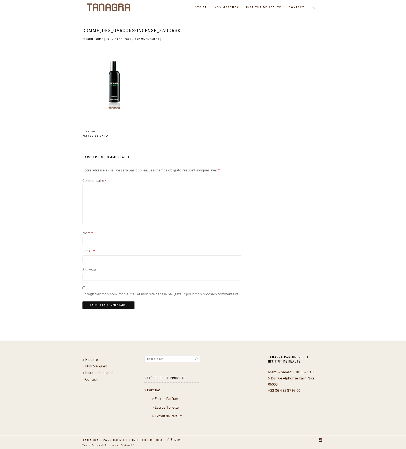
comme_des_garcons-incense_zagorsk (131, 30)
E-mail (88, 251)
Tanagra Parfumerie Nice (96, 445)
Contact (296, 7)
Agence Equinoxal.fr (123, 445)
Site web (89, 269)
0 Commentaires (146, 39)
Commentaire (94, 180)
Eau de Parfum (166, 398)
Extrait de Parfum (168, 416)
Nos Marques (227, 7)
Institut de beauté (263, 7)
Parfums (153, 390)
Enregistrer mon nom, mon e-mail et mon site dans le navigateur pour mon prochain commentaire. (160, 294)
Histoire (199, 7)
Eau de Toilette (167, 407)
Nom (87, 233)
